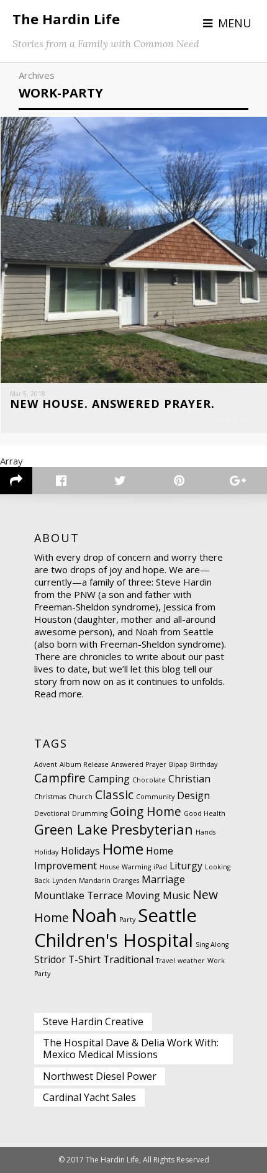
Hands (205, 832)
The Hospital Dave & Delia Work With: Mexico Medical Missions (131, 1048)
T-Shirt (84, 959)
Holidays (80, 851)
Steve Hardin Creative (93, 1021)
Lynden (64, 880)
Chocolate (149, 780)
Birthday (203, 764)
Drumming (89, 813)
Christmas (50, 796)
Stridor (50, 959)
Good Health (204, 813)
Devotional (52, 813)
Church (80, 796)
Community (155, 796)
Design (193, 795)
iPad (160, 867)
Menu (234, 23)
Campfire (60, 777)
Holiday (46, 852)
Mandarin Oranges (109, 880)
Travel (165, 960)
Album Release (84, 764)
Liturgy (186, 865)
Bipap (178, 764)
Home (122, 848)
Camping (109, 779)
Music (176, 895)
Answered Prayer (138, 764)
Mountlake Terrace (78, 895)
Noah (94, 915)
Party (127, 919)
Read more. (59, 693)
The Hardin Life (66, 18)
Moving (142, 895)
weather (191, 960)
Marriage (163, 879)
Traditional (128, 959)
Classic (114, 794)
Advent (45, 764)
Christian (189, 779)
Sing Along (212, 944)
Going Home (145, 811)
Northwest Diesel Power (99, 1076)
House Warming (125, 867)
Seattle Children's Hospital (115, 928)
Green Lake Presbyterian (113, 829)
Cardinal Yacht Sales (89, 1097)
